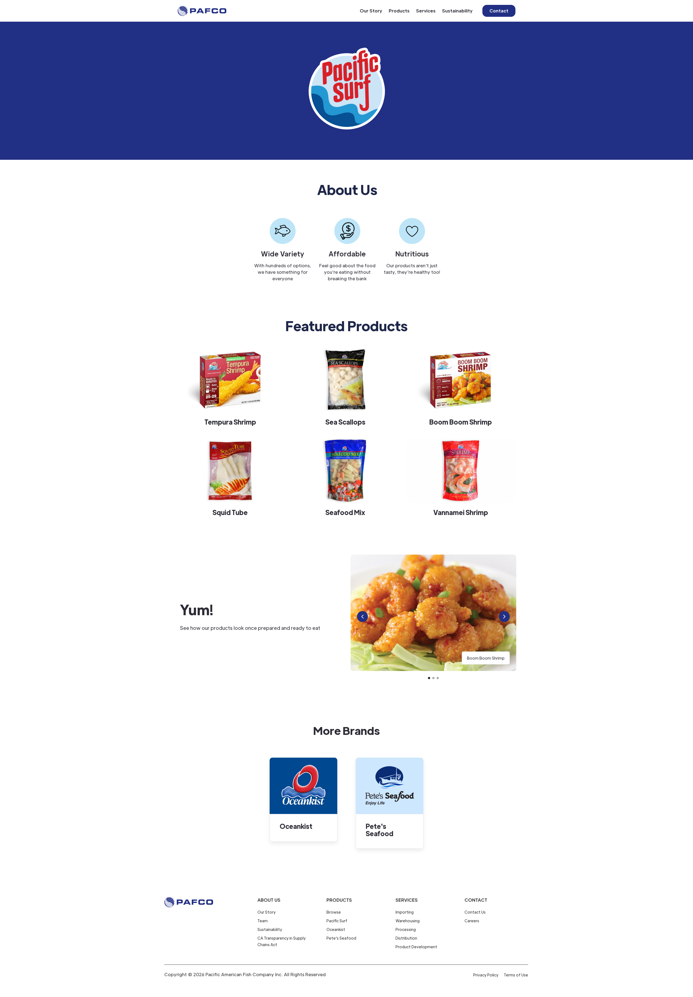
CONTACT (476, 900)
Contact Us (475, 912)
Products (399, 11)
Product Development (416, 946)
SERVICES (406, 900)
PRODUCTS (339, 900)
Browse (333, 912)
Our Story (371, 11)
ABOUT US (268, 900)
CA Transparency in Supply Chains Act (281, 941)
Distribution (406, 938)
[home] (202, 11)
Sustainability (457, 11)
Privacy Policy (485, 974)
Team (262, 920)
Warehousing (407, 920)
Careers (472, 920)
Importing (404, 912)
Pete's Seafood (341, 938)
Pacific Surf (336, 920)
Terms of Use (516, 974)
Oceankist (335, 929)
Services (426, 11)
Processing (405, 929)
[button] (362, 616)
